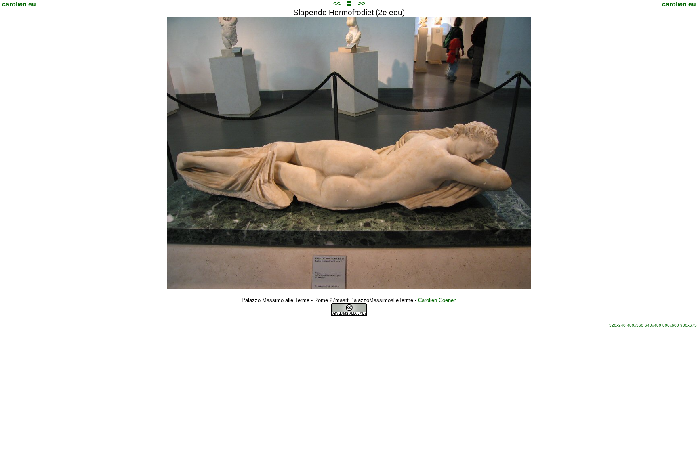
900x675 (688, 325)
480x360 (635, 325)
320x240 (617, 325)
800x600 (670, 325)
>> (361, 3)
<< (337, 3)
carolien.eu (19, 4)
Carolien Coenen (437, 300)
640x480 (653, 325)
